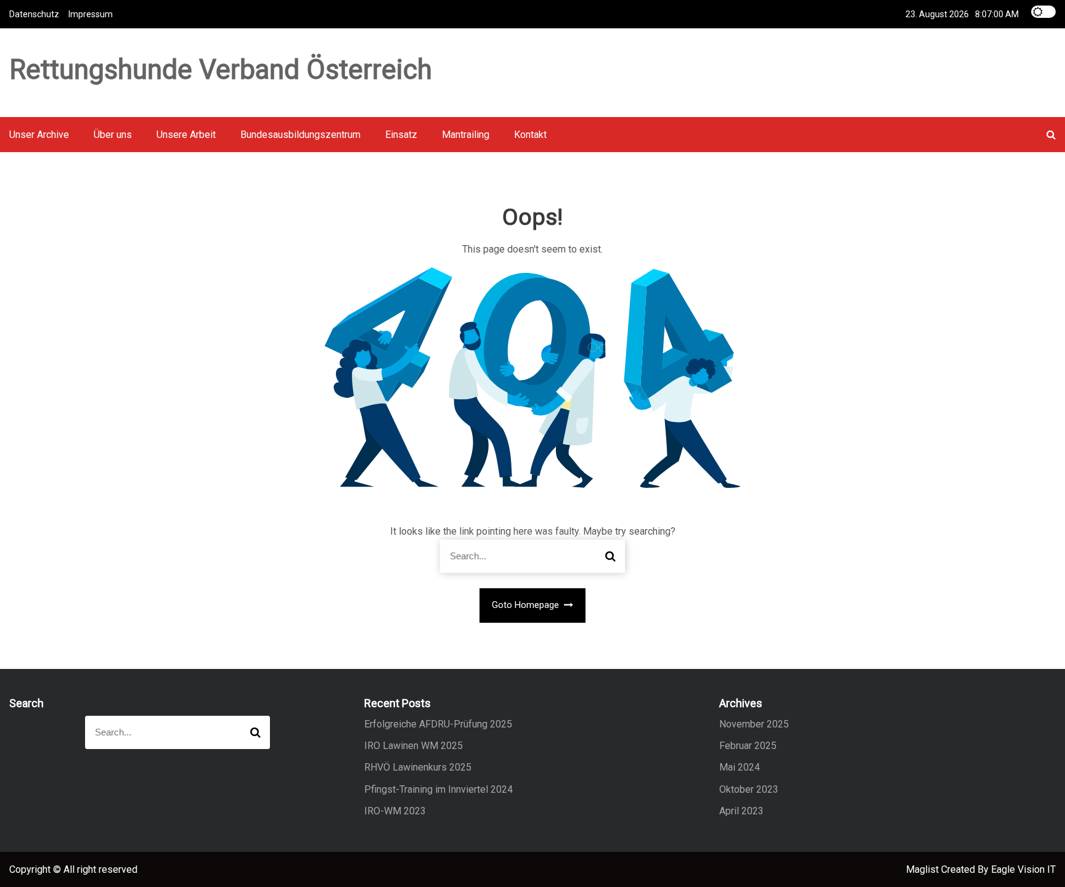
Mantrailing (465, 134)
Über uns (113, 134)
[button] (1051, 134)
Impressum (90, 14)
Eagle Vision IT (1023, 869)
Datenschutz (34, 14)
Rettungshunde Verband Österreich (220, 70)
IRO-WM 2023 (395, 811)
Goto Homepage (526, 604)
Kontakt (530, 134)
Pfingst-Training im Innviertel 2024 (438, 789)
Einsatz (401, 134)
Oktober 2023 (748, 789)
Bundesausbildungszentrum (300, 134)
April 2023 (741, 811)
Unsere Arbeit (186, 134)
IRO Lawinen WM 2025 (413, 745)
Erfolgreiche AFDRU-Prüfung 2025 (438, 724)
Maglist (923, 869)
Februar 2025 (748, 745)
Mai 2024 (739, 767)
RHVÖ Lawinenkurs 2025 (417, 767)
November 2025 (754, 724)
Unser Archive (39, 134)
